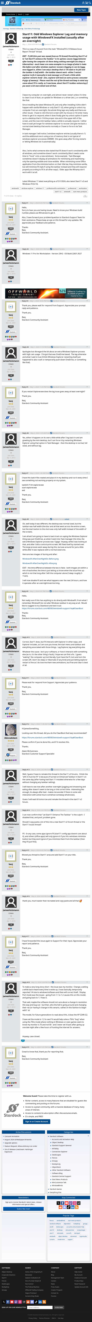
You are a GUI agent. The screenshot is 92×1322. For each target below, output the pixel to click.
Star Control (29, 1284)
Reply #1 (25, 203)
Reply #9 (25, 591)
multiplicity (76, 1224)
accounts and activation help (75, 1227)
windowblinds (61, 1221)
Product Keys (78, 1281)
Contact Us (54, 1293)
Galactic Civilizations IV (32, 1278)
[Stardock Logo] (13, 3)
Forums (53, 1296)
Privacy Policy (33, 1318)
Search (20, 14)
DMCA (54, 1318)
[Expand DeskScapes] (50, 1154)
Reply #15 (25, 850)
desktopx (60, 1230)
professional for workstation (56, 188)
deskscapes (60, 1227)
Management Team (57, 1278)
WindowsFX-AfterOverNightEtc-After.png (39, 563)
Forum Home (10, 14)
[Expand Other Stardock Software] (50, 1170)
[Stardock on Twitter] (58, 1203)
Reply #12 (25, 724)
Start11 (4, 1278)
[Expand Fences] (50, 1158)
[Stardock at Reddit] (60, 1207)
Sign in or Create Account (36, 1121)
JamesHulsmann (11, 46)
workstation (83, 188)
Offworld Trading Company (34, 1290)
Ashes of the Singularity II (33, 1272)
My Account (78, 1275)
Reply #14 (26, 810)
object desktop (62, 1236)
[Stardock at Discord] (64, 1207)
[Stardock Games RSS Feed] (77, 1207)
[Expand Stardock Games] (48, 1189)
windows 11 (40, 188)
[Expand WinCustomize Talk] (50, 1182)
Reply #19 (25, 1047)
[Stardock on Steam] (79, 1203)
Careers (53, 1281)
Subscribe (59, 1307)
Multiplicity (5, 1287)
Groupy (4, 1290)
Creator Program (56, 1290)
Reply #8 (25, 519)
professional (72, 188)
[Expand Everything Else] (48, 1192)
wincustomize (70, 1230)
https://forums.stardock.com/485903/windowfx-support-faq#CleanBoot (52, 608)
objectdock (67, 1224)
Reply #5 (25, 387)
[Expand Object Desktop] (50, 1142)
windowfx (67, 192)
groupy (85, 1224)
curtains (52, 1239)
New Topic (81, 10)
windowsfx (15, 188)
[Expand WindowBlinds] (50, 1185)
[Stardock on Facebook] (62, 1203)
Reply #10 (26, 637)
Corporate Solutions (8, 1275)
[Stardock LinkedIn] (73, 1207)
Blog (52, 1275)
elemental (73, 1236)
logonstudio (83, 1236)
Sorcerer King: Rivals (32, 1296)
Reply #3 (25, 301)
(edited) (67, 519)
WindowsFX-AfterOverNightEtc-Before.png (40, 559)
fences (52, 1221)
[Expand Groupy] (50, 1161)
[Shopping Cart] (86, 3)
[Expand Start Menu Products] (50, 1179)
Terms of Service (44, 1318)
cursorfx (68, 1233)
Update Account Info (81, 1287)
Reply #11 (25, 678)
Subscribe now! (23, 1209)
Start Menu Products (31, 29)
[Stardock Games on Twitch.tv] (71, 1203)
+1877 (11, 229)
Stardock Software (16, 29)
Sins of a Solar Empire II (33, 1281)
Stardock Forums (50, 44)
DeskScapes (6, 1284)
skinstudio (60, 1233)
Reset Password (79, 1284)
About (53, 1272)
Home (5, 29)
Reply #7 (25, 473)
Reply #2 (25, 249)
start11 (52, 1233)
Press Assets (55, 1287)
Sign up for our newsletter (14, 1307)
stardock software (55, 1224)
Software (6, 1268)
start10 (52, 1230)
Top (87, 203)
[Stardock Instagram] (75, 1203)
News (53, 1284)
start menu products (80, 192)
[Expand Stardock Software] (48, 1136)
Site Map (60, 1318)
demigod (77, 1233)
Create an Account (80, 1278)
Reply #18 (26, 982)
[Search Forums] (90, 3)
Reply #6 (25, 433)
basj (11, 217)
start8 (51, 1227)
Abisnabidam (10, 738)
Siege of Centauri (31, 1293)
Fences (4, 1281)
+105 (10, 750)
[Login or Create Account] (83, 3)
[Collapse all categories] (88, 1136)
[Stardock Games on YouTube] (67, 1203)
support (70, 1239)
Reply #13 (26, 769)
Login (27, 14)
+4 (11, 61)
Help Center (78, 1272)
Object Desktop (7, 1272)
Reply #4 (25, 347)
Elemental (28, 1275)
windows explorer (27, 188)
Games (28, 1268)
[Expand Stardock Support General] (50, 1145)
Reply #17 (25, 936)
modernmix (61, 1239)
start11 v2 (58, 192)
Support (78, 1268)
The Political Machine (32, 1287)
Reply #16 (26, 896)
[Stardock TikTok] (69, 1207)
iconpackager (81, 1230)
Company (55, 1268)
